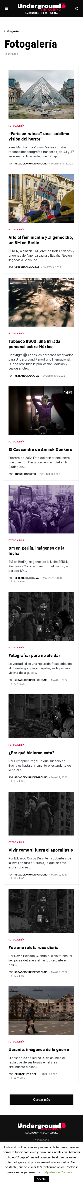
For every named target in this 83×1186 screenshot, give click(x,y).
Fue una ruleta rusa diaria (34, 947)
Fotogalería (16, 125)
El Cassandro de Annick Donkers (40, 449)
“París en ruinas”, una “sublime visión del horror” (39, 136)
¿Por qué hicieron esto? (31, 753)
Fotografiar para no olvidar (34, 655)
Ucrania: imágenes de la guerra (39, 1049)
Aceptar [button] (41, 1179)
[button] (6, 8)
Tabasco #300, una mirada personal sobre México (34, 343)
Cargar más (41, 1099)
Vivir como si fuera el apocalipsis (41, 850)
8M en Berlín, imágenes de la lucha (36, 550)
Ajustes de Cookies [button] (58, 1172)
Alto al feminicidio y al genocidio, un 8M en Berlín (41, 239)
